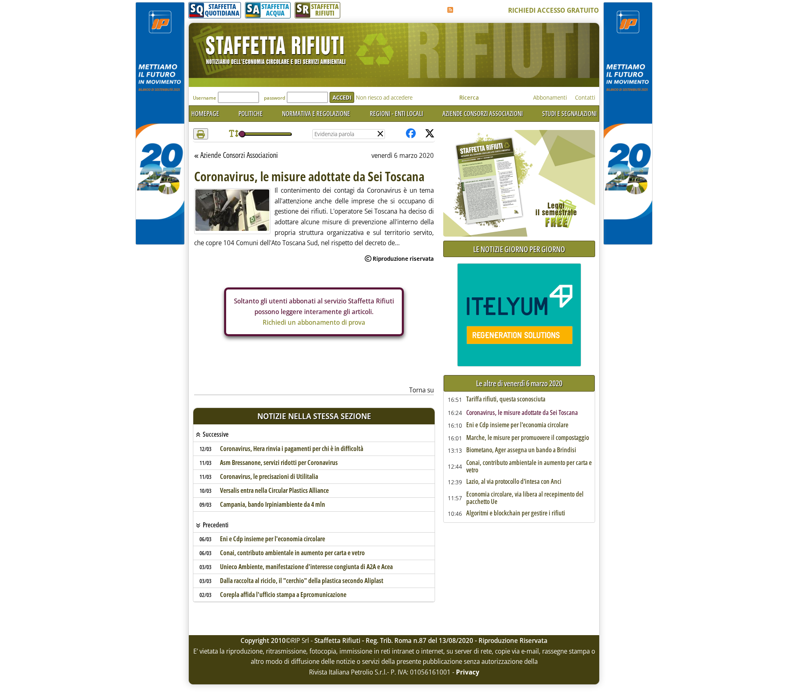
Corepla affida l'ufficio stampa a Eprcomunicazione (283, 594)
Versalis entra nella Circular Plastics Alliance (274, 490)
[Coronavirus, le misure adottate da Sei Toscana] (232, 210)
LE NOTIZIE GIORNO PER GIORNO (519, 249)
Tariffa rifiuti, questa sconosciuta (505, 399)
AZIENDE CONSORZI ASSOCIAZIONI (482, 113)
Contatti (585, 97)
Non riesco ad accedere (384, 97)
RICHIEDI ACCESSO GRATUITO (553, 10)
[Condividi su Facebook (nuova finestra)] (411, 133)
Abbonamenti (550, 97)
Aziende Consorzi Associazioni (239, 155)
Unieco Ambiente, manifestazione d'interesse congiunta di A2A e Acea (306, 566)
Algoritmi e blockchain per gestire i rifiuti (515, 513)
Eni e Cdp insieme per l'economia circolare (272, 538)
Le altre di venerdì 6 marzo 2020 (519, 383)
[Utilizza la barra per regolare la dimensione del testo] (233, 134)
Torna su (421, 389)
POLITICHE (250, 113)
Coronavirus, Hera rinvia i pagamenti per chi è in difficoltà (291, 448)
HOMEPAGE (205, 113)
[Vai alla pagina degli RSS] (450, 9)
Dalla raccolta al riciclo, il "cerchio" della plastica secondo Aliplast (301, 580)
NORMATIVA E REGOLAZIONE (316, 113)
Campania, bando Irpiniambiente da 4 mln (272, 504)
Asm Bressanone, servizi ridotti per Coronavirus (279, 462)
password (274, 97)
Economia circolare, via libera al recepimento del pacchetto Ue (525, 498)
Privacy (467, 672)
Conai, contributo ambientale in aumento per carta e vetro (292, 552)
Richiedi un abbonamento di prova (314, 322)
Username (204, 97)
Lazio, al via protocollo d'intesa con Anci (513, 481)
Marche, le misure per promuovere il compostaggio (527, 438)
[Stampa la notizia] (200, 133)
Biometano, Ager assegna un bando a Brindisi (521, 450)
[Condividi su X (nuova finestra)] (430, 133)
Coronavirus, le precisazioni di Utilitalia (269, 476)
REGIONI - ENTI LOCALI (396, 113)
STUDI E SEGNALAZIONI (569, 113)
